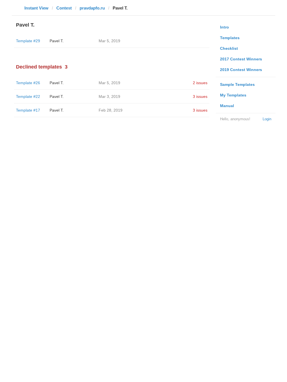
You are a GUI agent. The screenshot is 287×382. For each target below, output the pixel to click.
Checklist (229, 48)
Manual (227, 105)
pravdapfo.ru (92, 8)
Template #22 (28, 96)
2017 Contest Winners (241, 59)
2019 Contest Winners (241, 69)
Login (267, 119)
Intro (224, 27)
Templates (230, 38)
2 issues (200, 83)
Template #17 (28, 110)
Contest (64, 8)
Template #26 (28, 83)
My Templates (233, 95)
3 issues (200, 96)
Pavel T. (57, 41)
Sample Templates (237, 84)
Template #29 (28, 41)
